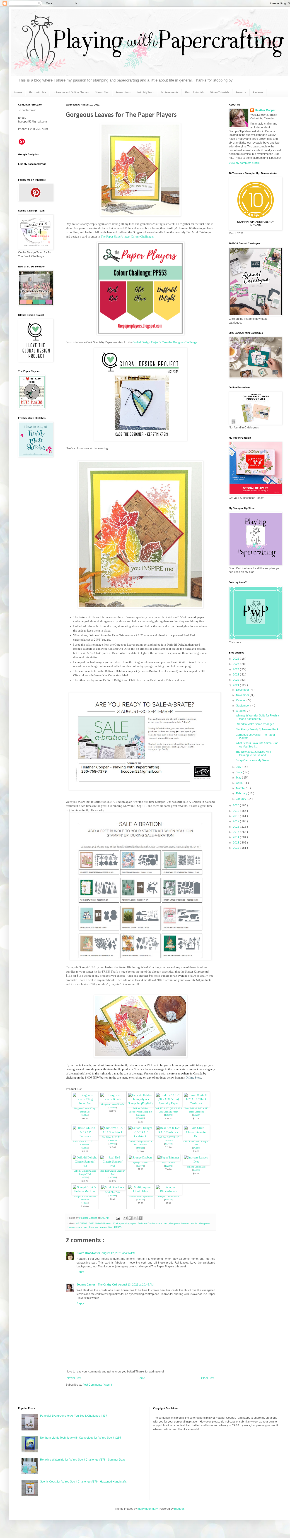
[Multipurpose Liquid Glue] (140, 1191)
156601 (140, 1118)
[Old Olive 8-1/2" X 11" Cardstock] (112, 1132)
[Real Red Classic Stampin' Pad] (112, 1166)
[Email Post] (118, 1217)
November (243, 695)
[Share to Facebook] (140, 1218)
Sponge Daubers (140, 1162)
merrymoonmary (147, 1508)
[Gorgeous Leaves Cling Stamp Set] (85, 1103)
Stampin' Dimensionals (168, 1196)
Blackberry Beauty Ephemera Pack (257, 729)
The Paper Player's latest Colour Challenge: (127, 236)
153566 (196, 1170)
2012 (236, 847)
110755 (140, 1199)
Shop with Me (37, 92)
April (239, 783)
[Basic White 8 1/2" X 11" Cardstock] (85, 1136)
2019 (236, 810)
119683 (140, 1148)
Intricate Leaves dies (101, 1227)
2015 (236, 832)
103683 (112, 1195)
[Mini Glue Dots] (112, 1187)
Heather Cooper (88, 1217)
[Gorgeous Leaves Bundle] (112, 1099)
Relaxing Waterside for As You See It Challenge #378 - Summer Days (82, 1459)
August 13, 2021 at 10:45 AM (136, 1284)
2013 (236, 842)
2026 (236, 658)
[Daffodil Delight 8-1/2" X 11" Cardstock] (140, 1136)
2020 (236, 805)
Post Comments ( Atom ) (97, 1384)
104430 (168, 1199)
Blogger (179, 1508)
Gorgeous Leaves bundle (183, 1223)
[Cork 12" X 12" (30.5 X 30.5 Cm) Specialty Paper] (168, 1103)
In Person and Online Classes (71, 92)
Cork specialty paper (125, 1223)
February (242, 793)
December (243, 689)
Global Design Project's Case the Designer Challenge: (166, 342)
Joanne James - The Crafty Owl (97, 1284)
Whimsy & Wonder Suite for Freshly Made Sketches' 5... (257, 717)
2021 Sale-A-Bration (100, 1223)
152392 (168, 1166)
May (239, 777)
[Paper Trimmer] (168, 1157)
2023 (236, 674)
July (239, 767)
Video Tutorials (219, 92)
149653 (84, 1203)
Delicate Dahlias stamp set (153, 1223)
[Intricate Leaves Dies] (196, 1161)
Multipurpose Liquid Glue (140, 1196)
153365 (84, 1115)
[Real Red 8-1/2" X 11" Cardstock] (168, 1132)
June (239, 772)
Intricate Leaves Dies (196, 1167)
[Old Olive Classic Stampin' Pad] (196, 1136)
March (240, 788)
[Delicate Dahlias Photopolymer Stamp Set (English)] (140, 1103)
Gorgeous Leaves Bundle (112, 1104)
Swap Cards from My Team (252, 760)
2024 (236, 669)
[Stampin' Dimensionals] (168, 1191)
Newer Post (74, 1378)
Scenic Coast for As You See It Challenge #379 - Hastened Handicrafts (83, 1481)
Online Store (193, 1077)
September (243, 705)
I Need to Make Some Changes (255, 724)
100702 (112, 1143)
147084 (112, 1177)
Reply (80, 1272)
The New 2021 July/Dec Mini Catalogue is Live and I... (253, 753)
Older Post (207, 1378)
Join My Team (145, 92)
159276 (84, 1148)
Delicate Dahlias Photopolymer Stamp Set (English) (140, 1111)
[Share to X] (135, 1218)
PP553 (117, 1227)
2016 (236, 826)
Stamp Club (102, 92)
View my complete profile (244, 163)
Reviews (258, 92)
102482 (168, 1143)
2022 (236, 679)
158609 (112, 1107)
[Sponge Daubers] (140, 1157)
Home (18, 92)
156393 (168, 1115)
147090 (196, 1148)
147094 (84, 1177)
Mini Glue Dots (112, 1192)
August (240, 711)
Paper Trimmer (168, 1162)
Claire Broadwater (88, 1253)
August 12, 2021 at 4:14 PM (118, 1253)
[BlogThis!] (130, 1218)
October (241, 700)
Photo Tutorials (194, 92)
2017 (236, 821)
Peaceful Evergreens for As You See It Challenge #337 (73, 1415)
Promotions (123, 92)
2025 (236, 664)
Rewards (241, 92)
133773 (140, 1166)
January (241, 798)
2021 (236, 685)
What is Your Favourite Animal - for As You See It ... (257, 745)
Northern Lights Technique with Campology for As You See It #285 (80, 1437)
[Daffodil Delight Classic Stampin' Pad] (85, 1166)
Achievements (169, 92)
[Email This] (125, 1218)
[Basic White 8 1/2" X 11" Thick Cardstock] (196, 1103)
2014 (236, 837)
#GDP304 (82, 1223)
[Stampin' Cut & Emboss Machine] (85, 1191)
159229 (196, 1115)
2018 (236, 816)
